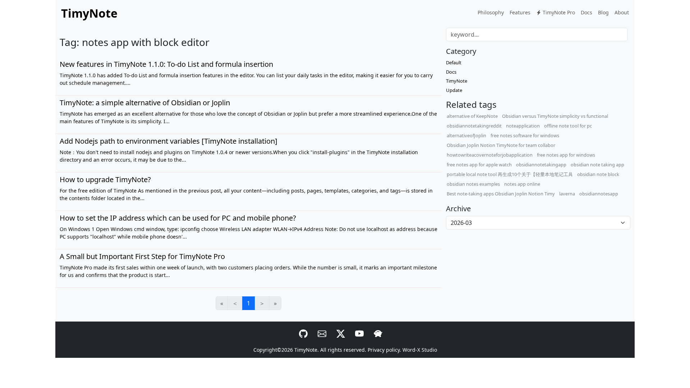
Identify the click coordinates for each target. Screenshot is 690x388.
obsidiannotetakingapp (541, 164)
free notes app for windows (566, 155)
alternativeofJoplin (466, 135)
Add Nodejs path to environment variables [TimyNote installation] (168, 141)
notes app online (522, 184)
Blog (603, 12)
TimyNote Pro (558, 12)
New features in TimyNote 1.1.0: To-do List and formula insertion (166, 64)
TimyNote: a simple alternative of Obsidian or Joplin (145, 102)
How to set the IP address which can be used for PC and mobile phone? (178, 218)
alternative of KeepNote (472, 116)
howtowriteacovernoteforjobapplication (490, 155)
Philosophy (491, 12)
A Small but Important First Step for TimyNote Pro (142, 256)
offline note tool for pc (568, 126)
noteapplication (523, 126)
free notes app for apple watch (479, 164)
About (622, 12)
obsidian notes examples (473, 184)
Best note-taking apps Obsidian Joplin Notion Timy (501, 193)
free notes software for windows (525, 135)
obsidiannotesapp (598, 193)
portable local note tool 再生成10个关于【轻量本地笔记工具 (510, 174)
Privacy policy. (384, 349)
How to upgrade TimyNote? (105, 179)
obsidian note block (598, 174)
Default (453, 62)
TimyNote (456, 81)
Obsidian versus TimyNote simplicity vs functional (555, 116)
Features (520, 12)
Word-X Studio (419, 349)
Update (454, 90)
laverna (567, 193)
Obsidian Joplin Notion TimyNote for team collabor (501, 145)
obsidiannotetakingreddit (474, 126)
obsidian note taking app (597, 164)
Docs (586, 12)
